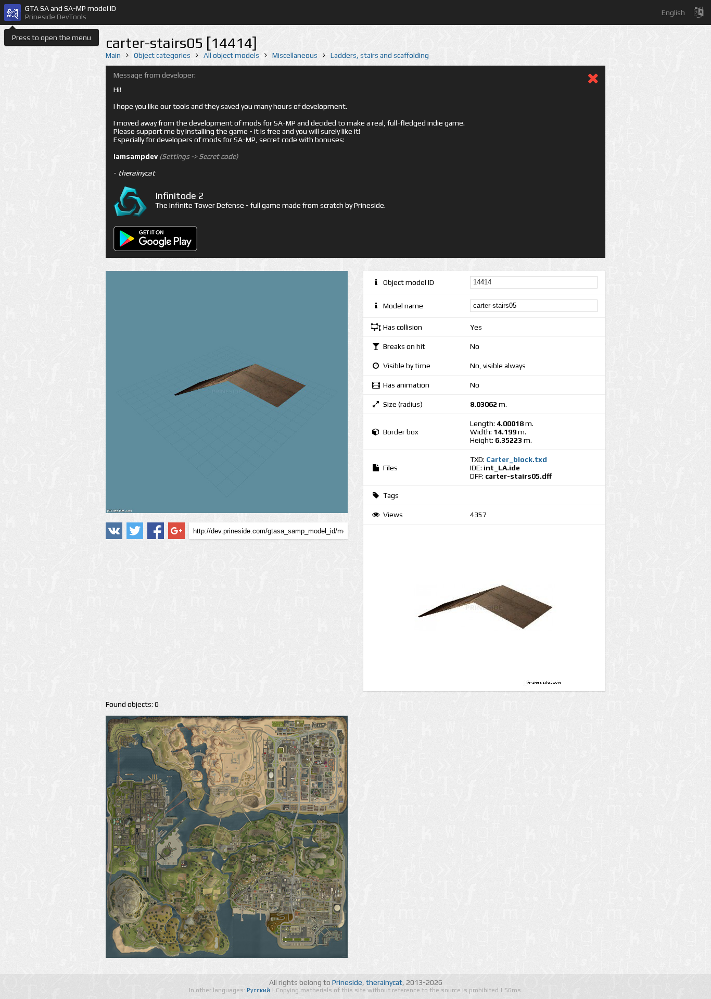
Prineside (347, 982)
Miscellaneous (295, 55)
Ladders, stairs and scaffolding (380, 55)
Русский (259, 990)
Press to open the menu (51, 37)
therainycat (384, 982)
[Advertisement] (227, 620)
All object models (231, 55)
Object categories (162, 55)
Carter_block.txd (516, 459)
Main (113, 55)
